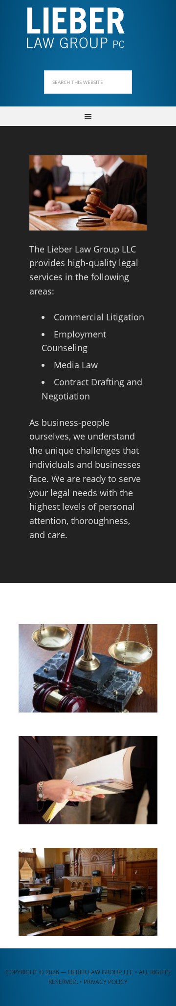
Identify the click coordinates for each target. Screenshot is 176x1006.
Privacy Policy (106, 982)
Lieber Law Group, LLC (88, 24)
